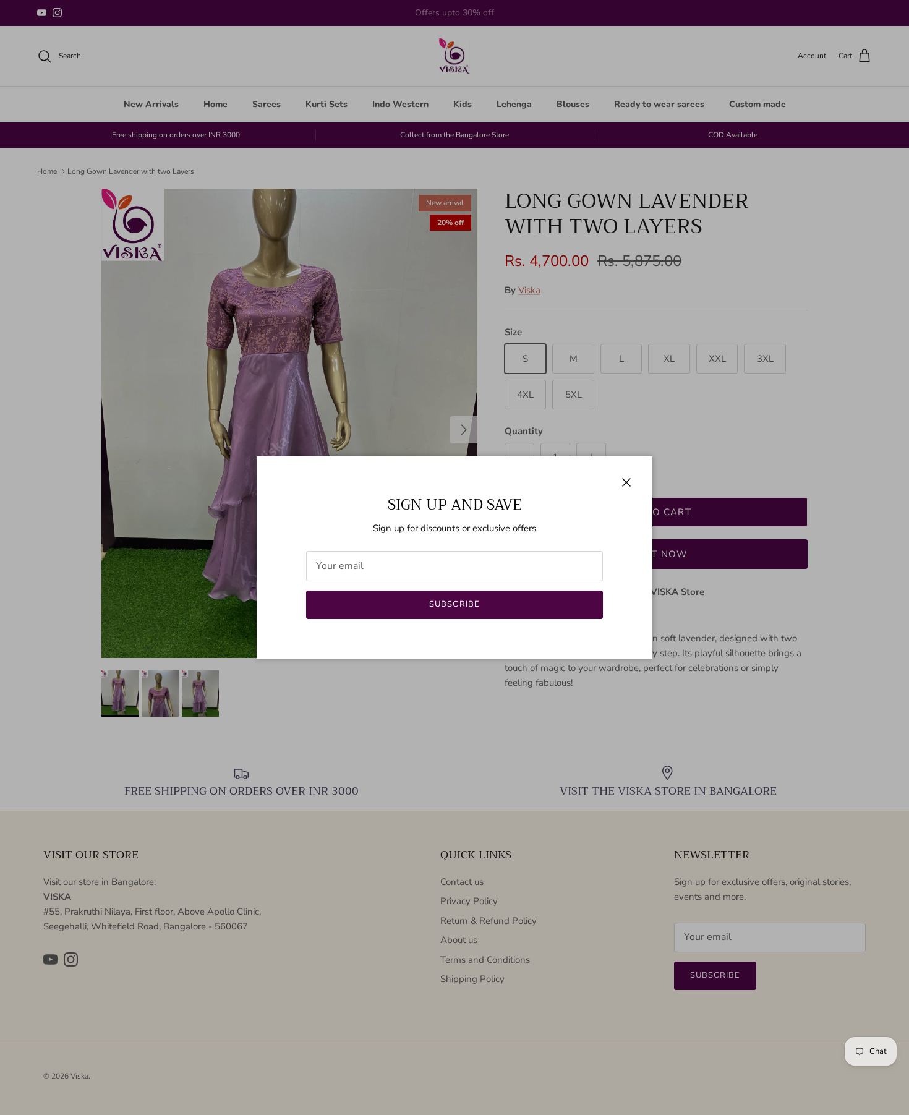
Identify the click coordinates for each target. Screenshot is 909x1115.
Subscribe (454, 604)
